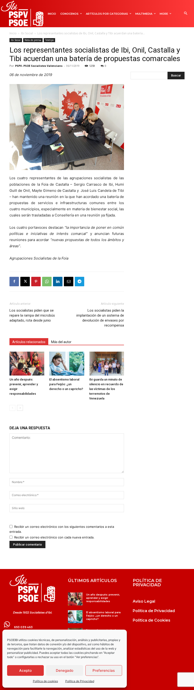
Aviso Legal (144, 601)
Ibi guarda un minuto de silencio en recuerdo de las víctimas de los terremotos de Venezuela (106, 389)
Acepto (25, 670)
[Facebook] (14, 281)
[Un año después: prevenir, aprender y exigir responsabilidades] (26, 364)
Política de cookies (45, 681)
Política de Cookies (151, 620)
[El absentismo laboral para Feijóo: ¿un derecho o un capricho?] (66, 364)
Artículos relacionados (28, 342)
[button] (185, 13)
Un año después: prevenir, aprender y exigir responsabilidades (103, 598)
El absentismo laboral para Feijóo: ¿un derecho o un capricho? (66, 384)
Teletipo (49, 40)
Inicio (13, 33)
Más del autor (61, 342)
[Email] (68, 281)
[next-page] (20, 408)
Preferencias (104, 670)
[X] (25, 281)
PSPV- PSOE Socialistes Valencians (38, 65)
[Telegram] (79, 281)
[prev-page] (12, 408)
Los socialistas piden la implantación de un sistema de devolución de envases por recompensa (100, 317)
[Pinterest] (36, 281)
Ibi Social (27, 33)
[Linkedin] (57, 281)
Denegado (64, 670)
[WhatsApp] (47, 281)
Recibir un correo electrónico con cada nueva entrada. (54, 537)
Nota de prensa (33, 40)
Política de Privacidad (79, 681)
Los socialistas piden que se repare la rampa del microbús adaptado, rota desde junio (32, 315)
